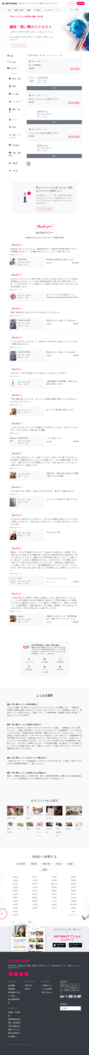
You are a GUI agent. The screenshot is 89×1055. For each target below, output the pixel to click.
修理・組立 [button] (19, 10)
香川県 (54, 908)
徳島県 (54, 904)
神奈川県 (46, 864)
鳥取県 (54, 887)
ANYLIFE (28, 985)
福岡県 (73, 884)
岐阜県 (34, 894)
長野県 (34, 891)
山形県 (15, 894)
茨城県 (15, 901)
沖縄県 (73, 908)
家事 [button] (28, 10)
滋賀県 (34, 908)
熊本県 (73, 894)
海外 (73, 911)
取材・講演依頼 (14, 1023)
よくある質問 (46, 989)
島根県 (54, 891)
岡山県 (54, 894)
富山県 (34, 877)
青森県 (15, 880)
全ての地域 (20, 864)
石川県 (34, 880)
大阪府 (70, 864)
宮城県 (15, 887)
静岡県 (34, 898)
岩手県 (15, 884)
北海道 (15, 877)
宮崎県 (73, 901)
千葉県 (15, 911)
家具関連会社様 (14, 1019)
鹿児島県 (73, 904)
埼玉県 (58, 864)
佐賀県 (73, 887)
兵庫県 (54, 877)
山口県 (54, 901)
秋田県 (15, 891)
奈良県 (54, 880)
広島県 (54, 898)
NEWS (27, 989)
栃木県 (15, 904)
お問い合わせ (46, 992)
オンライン (73, 915)
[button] (29, 660)
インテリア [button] (48, 10)
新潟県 (15, 915)
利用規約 (11, 989)
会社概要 (11, 985)
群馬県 (15, 908)
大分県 (73, 898)
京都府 (44, 870)
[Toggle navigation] (86, 3)
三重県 (34, 904)
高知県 (73, 880)
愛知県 (34, 901)
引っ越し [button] (37, 10)
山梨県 (34, 887)
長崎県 (73, 891)
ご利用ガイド (46, 985)
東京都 (33, 864)
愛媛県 (73, 877)
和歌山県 (54, 884)
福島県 (15, 898)
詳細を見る (50, 654)
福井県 (34, 884)
